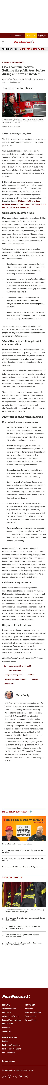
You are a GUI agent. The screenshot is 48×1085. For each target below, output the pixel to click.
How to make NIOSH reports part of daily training (22, 867)
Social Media (9, 684)
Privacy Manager (8, 1061)
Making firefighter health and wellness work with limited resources (24, 944)
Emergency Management (13, 675)
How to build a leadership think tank (17, 844)
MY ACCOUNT (31, 35)
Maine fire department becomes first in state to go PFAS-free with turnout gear (25, 911)
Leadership (35, 679)
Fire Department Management (12, 62)
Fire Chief (30, 675)
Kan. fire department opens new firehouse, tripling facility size (22, 935)
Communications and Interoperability (18, 666)
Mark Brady (26, 88)
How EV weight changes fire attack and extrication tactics (22, 859)
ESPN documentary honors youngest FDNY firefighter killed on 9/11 (23, 927)
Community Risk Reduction (14, 670)
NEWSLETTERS (19, 35)
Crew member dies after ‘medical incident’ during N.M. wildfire (25, 919)
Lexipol (17, 1070)
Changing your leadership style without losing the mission (22, 851)
